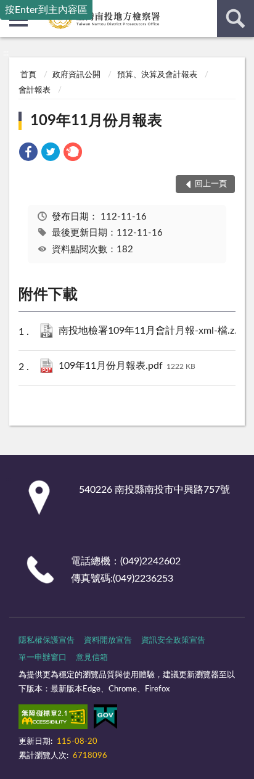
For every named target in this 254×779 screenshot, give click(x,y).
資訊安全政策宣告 (173, 641)
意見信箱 (92, 658)
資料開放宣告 (108, 641)
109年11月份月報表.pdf (127, 366)
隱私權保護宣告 (46, 641)
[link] (28, 153)
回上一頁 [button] (211, 184)
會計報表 (34, 90)
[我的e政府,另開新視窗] (105, 719)
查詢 (235, 18)
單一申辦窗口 (42, 658)
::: (6, 53)
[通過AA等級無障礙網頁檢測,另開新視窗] (53, 719)
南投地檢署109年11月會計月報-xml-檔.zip (151, 331)
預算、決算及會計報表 (157, 75)
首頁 (28, 75)
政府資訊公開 (76, 75)
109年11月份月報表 (96, 120)
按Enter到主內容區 (46, 10)
